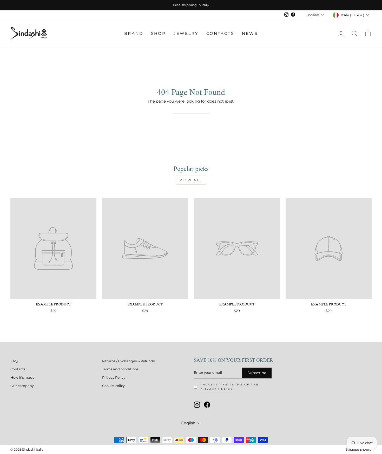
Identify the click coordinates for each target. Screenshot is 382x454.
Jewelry (186, 33)
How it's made (22, 377)
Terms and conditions (120, 369)
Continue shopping (191, 110)
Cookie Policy (113, 386)
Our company (22, 386)
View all (191, 180)
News (250, 33)
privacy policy (216, 389)
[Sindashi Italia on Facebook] (207, 405)
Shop (158, 33)
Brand (133, 33)
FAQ (14, 361)
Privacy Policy (113, 377)
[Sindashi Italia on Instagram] (197, 405)
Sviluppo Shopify (359, 449)
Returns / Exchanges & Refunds (128, 361)
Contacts (220, 33)
